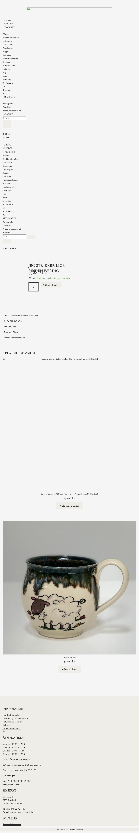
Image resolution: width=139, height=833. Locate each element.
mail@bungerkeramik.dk (21, 812)
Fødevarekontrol (10, 728)
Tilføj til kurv (51, 284)
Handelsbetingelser (12, 715)
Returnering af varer (12, 722)
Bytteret (6, 725)
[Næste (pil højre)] (134, 416)
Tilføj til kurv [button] (69, 669)
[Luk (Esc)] (130, 3)
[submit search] (7, 122)
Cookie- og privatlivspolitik (15, 718)
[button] (9, 152)
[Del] (124, 3)
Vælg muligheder (69, 505)
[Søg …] (14, 118)
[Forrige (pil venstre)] (5, 416)
